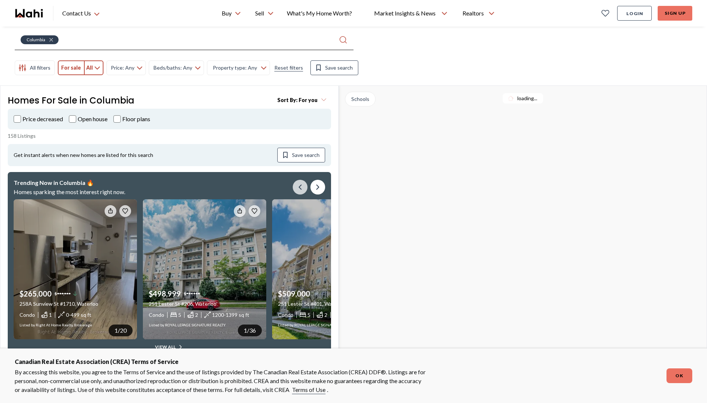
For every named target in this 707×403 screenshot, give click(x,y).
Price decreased (42, 118)
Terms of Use (309, 389)
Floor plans (136, 118)
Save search (339, 67)
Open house (93, 118)
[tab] (35, 67)
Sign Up (675, 13)
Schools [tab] (360, 99)
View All (165, 347)
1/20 (121, 330)
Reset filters (288, 67)
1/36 (250, 330)
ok (679, 375)
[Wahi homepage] (29, 13)
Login (634, 13)
